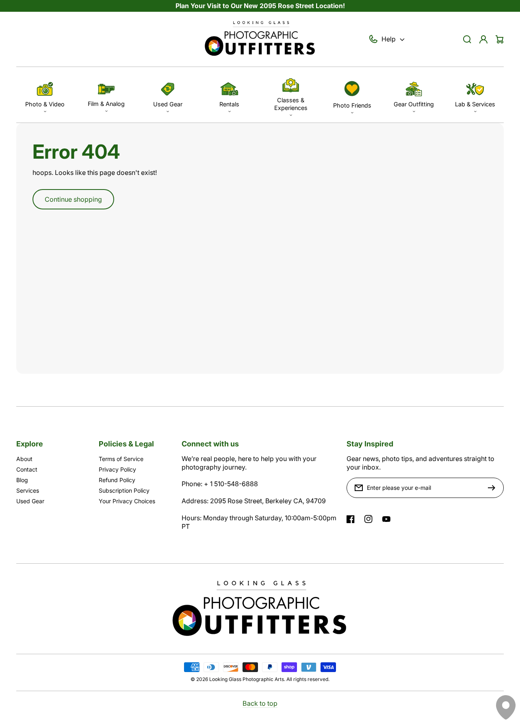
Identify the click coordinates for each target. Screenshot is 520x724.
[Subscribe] (493, 488)
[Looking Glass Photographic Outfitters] (260, 39)
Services (27, 490)
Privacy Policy (117, 469)
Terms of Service (121, 458)
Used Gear (30, 501)
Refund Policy (117, 479)
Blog (22, 479)
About (24, 458)
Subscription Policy (124, 490)
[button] (45, 94)
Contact (26, 469)
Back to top (260, 703)
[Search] (467, 39)
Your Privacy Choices (127, 501)
